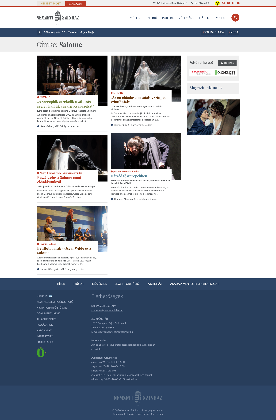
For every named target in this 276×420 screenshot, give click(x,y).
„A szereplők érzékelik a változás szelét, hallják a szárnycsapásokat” (65, 104)
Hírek (61, 284)
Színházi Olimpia (214, 32)
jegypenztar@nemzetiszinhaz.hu (116, 332)
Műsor (78, 284)
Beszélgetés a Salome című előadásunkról (59, 179)
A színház (155, 284)
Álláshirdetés (46, 319)
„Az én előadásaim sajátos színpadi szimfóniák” (139, 99)
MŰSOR (135, 18)
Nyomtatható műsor (52, 307)
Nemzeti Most (51, 3)
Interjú (151, 18)
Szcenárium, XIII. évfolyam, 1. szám (60, 126)
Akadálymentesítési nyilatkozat (194, 284)
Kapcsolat (44, 330)
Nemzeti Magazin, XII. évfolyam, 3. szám (62, 269)
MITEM (221, 18)
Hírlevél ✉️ (44, 296)
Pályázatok (45, 325)
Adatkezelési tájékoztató (55, 302)
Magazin (75, 3)
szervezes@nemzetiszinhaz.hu (107, 310)
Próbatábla (45, 342)
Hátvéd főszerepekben (129, 176)
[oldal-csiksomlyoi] (213, 117)
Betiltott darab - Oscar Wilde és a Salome (64, 250)
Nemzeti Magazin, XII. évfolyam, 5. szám (135, 199)
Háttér (205, 18)
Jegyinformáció (127, 284)
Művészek (99, 284)
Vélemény (186, 18)
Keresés (229, 63)
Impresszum (45, 336)
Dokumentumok (48, 313)
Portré (168, 18)
